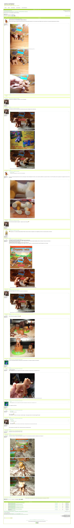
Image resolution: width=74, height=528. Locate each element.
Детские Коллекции (16, 11)
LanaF (17, 513)
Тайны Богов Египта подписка (6, 514)
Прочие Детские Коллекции (21, 11)
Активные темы (10, 10)
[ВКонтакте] (19, 499)
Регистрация (34, 9)
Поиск (38, 9)
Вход (40, 9)
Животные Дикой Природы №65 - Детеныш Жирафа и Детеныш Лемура (15, 507)
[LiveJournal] (15, 15)
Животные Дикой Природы (12, 503)
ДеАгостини (34, 519)
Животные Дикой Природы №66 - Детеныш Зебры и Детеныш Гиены (15, 504)
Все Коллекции (13, 7)
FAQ (36, 9)
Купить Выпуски (18, 7)
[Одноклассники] (13, 15)
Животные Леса (26, 11)
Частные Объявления (24, 7)
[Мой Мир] (14, 15)
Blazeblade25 (12, 513)
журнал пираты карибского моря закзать (24, 514)
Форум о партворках (9, 3)
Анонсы (5, 7)
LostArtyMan (19, 513)
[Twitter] (12, 15)
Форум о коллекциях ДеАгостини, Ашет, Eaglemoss (9, 11)
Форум (9, 7)
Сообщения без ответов (6, 10)
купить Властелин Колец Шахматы (17, 514)
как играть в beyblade (12, 514)
